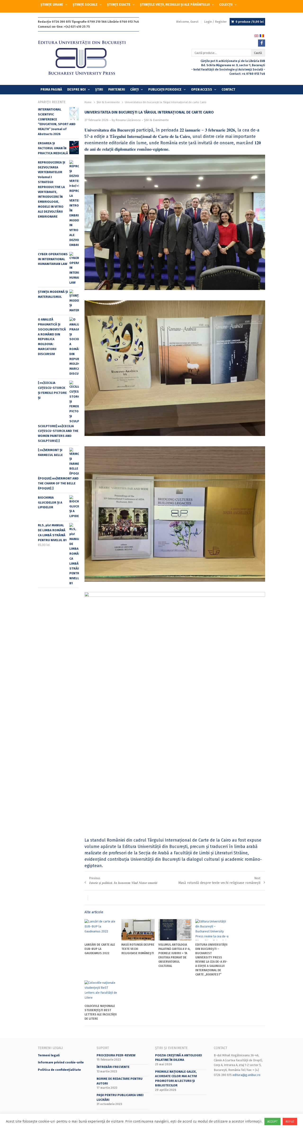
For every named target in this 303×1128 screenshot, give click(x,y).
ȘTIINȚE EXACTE (118, 5)
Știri (99, 90)
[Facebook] (261, 43)
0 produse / (250, 21)
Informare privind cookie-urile (61, 1062)
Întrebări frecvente (113, 1067)
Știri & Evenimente (156, 120)
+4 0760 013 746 (253, 73)
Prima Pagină (51, 90)
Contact (228, 90)
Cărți (134, 90)
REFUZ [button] (289, 1121)
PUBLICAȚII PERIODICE (165, 90)
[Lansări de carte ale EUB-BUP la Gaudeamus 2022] (101, 929)
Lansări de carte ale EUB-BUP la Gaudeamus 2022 (100, 949)
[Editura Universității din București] (87, 58)
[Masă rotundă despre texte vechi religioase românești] (138, 929)
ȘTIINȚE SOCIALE (85, 5)
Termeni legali (49, 1055)
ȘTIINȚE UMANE (51, 5)
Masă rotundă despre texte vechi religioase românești (137, 949)
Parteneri (116, 90)
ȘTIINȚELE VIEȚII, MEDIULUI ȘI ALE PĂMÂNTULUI (175, 5)
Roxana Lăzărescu (128, 120)
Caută (258, 53)
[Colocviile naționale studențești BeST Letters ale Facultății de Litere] (101, 991)
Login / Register (215, 21)
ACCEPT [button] (272, 1121)
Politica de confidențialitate (59, 1069)
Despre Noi (76, 90)
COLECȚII (225, 5)
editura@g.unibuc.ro (246, 1075)
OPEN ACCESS (201, 90)
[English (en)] (256, 35)
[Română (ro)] (262, 35)
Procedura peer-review (116, 1055)
